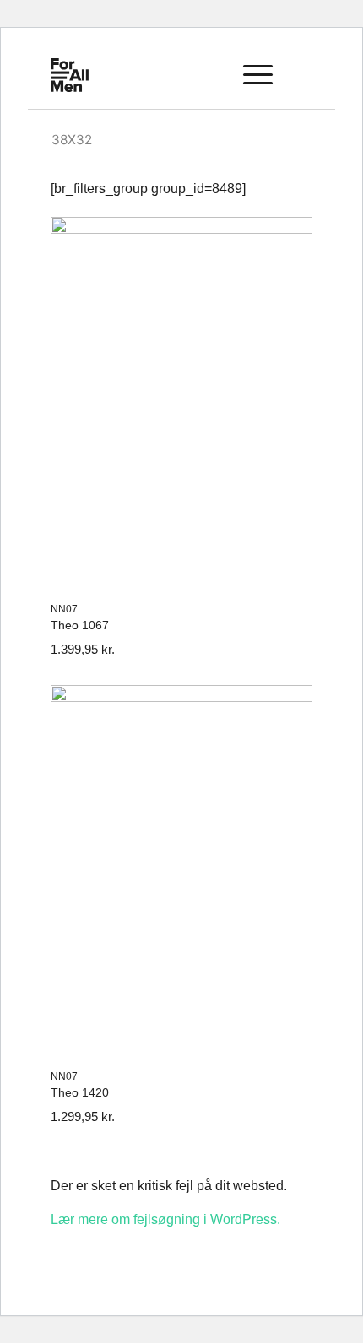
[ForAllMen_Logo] (93, 75)
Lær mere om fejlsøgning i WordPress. (165, 1219)
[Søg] (209, 75)
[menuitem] (209, 75)
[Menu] (249, 75)
